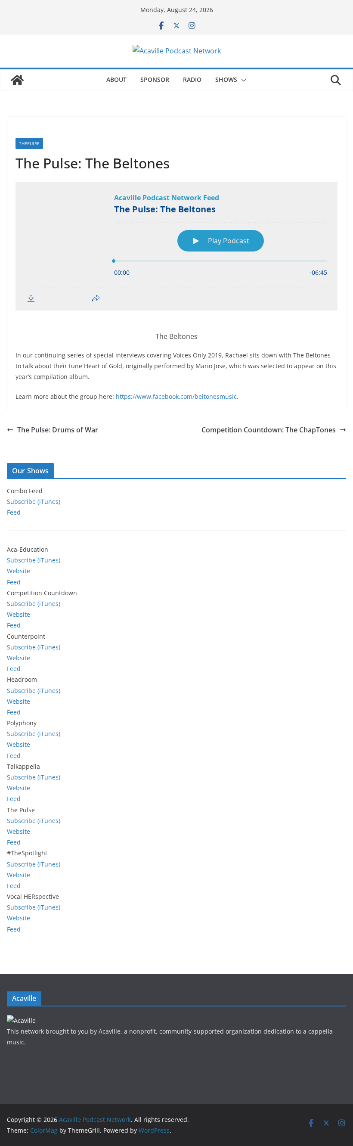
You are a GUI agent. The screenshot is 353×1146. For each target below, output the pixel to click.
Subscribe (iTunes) (33, 501)
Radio (192, 79)
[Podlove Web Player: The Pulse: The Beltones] (176, 246)
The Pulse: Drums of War (57, 430)
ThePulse (29, 143)
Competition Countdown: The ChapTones (268, 430)
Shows (226, 79)
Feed (14, 512)
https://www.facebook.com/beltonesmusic (176, 396)
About (116, 79)
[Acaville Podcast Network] (17, 80)
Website (18, 571)
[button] (242, 80)
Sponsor (154, 79)
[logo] (21, 1020)
